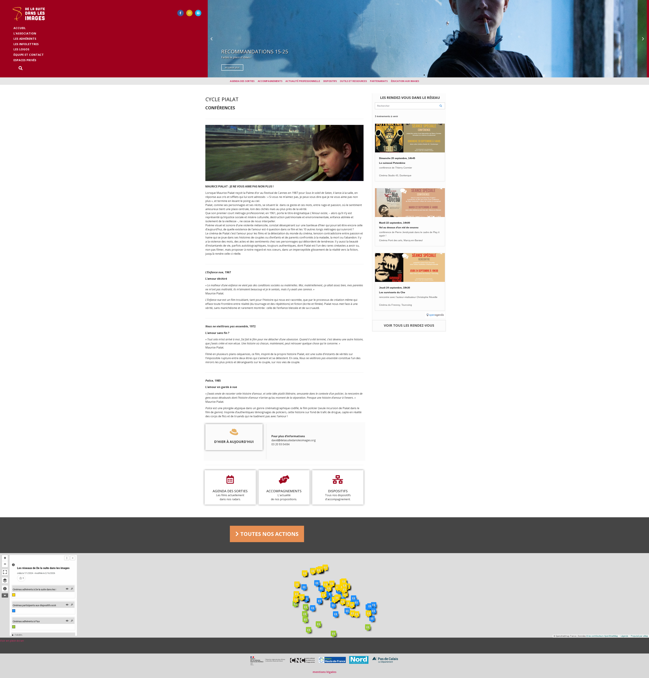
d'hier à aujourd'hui (234, 441)
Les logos (21, 49)
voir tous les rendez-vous (409, 325)
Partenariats (379, 81)
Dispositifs (330, 81)
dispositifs (338, 491)
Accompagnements (270, 81)
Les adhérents (25, 39)
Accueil (20, 28)
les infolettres (26, 44)
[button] (424, 75)
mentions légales (324, 672)
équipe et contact (29, 55)
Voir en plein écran (12, 641)
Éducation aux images (405, 81)
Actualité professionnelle (302, 81)
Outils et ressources (353, 81)
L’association (25, 33)
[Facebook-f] (180, 13)
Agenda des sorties (242, 81)
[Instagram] (189, 13)
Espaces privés (25, 60)
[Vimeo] (198, 13)
